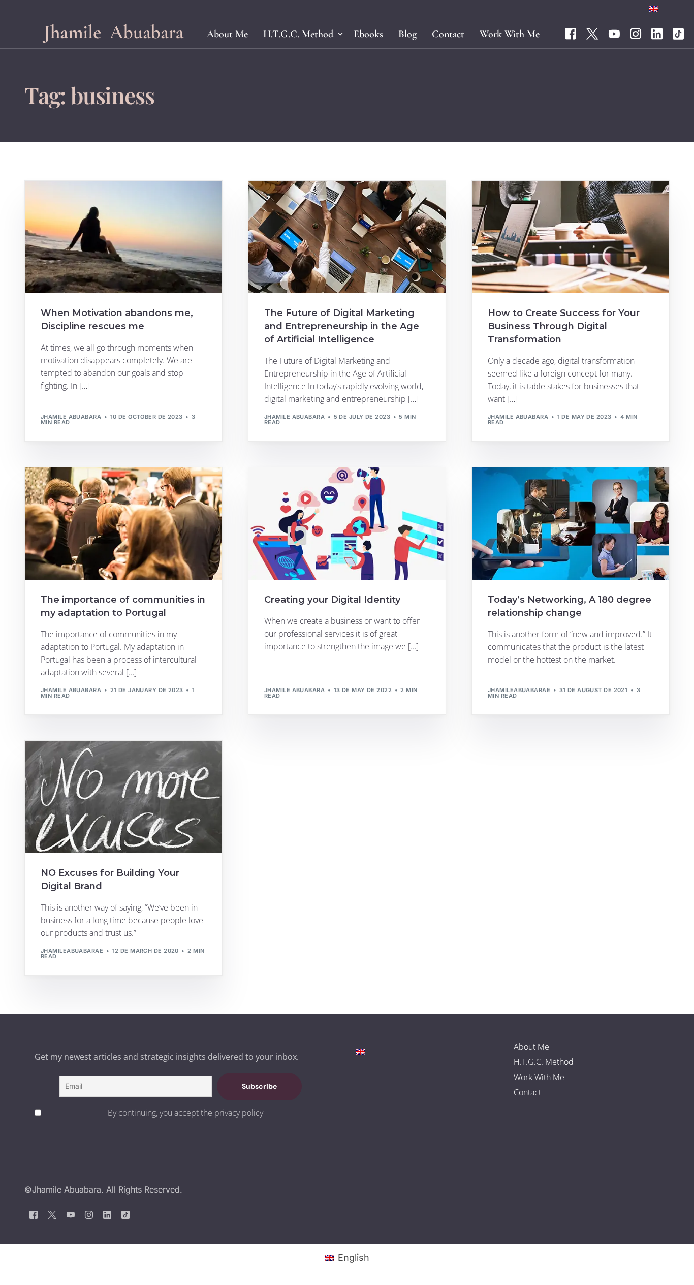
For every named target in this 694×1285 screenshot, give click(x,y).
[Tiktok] (678, 33)
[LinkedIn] (657, 33)
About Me (531, 1046)
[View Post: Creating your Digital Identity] (347, 523)
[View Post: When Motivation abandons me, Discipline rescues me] (123, 237)
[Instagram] (635, 33)
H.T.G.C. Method (544, 1062)
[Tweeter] (592, 33)
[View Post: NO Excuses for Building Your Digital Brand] (123, 797)
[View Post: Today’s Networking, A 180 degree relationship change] (570, 523)
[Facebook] (570, 33)
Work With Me (539, 1077)
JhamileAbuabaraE (519, 690)
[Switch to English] (360, 1051)
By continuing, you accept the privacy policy (185, 1112)
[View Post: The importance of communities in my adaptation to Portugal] (123, 523)
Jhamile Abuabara (71, 416)
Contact (527, 1092)
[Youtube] (614, 33)
